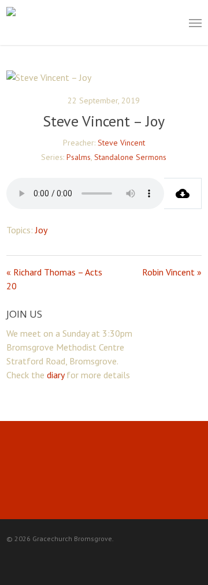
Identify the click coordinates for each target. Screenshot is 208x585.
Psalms (78, 157)
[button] (195, 22)
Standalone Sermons (130, 157)
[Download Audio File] (183, 193)
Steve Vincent (121, 142)
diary (55, 375)
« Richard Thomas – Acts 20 (54, 279)
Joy (41, 230)
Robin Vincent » (172, 272)
